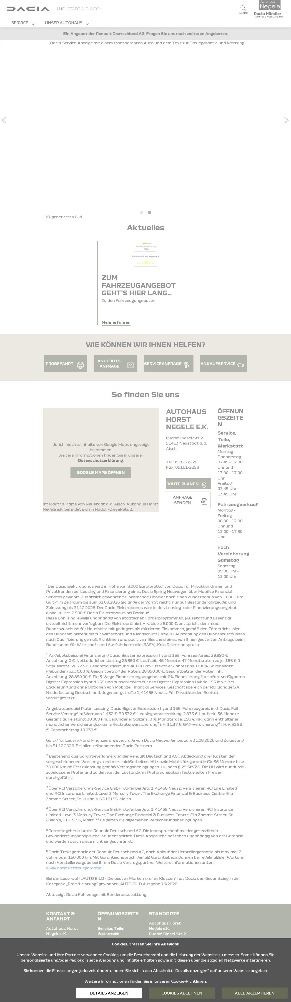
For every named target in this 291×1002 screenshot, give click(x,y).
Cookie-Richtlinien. (189, 981)
